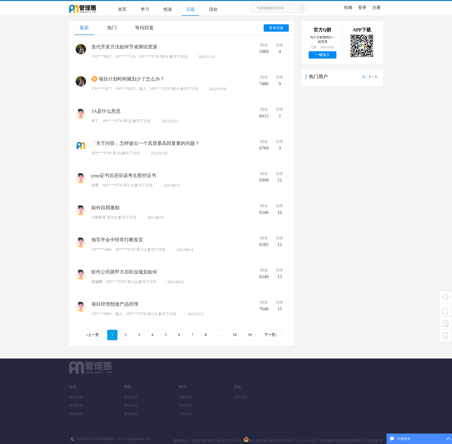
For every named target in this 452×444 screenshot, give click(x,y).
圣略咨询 (186, 397)
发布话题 (276, 28)
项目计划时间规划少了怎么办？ (132, 79)
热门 (112, 27)
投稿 (348, 7)
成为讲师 (76, 397)
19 (250, 335)
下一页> (270, 335)
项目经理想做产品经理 (114, 304)
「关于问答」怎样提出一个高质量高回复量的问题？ (145, 143)
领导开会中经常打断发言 (117, 239)
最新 (84, 27)
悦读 (167, 9)
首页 (122, 9)
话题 (190, 9)
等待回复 (144, 27)
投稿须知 (76, 414)
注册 (376, 7)
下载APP (185, 414)
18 (234, 335)
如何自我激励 (105, 207)
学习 (145, 9)
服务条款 (131, 414)
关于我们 (240, 397)
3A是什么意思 (106, 111)
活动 (213, 9)
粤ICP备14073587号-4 (223, 441)
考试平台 (186, 405)
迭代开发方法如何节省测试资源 (124, 46)
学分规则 (131, 405)
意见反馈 (131, 397)
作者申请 (76, 405)
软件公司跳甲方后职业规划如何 (124, 272)
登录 (362, 7)
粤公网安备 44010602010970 (271, 441)
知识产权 (198, 441)
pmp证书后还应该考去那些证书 (123, 175)
